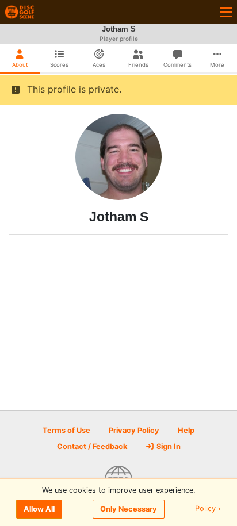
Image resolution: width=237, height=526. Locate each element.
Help (186, 430)
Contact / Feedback (92, 446)
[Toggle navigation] (226, 12)
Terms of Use (66, 430)
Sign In (168, 446)
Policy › (208, 509)
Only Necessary (128, 509)
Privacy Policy (134, 430)
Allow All (39, 509)
